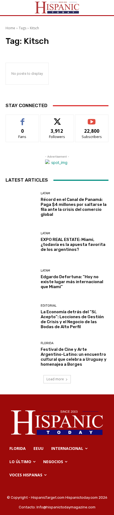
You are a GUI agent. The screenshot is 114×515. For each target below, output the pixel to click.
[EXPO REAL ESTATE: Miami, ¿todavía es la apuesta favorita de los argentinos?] (21, 242)
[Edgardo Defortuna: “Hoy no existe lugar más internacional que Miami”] (21, 279)
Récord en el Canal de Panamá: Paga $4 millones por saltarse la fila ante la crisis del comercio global (74, 207)
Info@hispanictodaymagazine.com (66, 507)
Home (10, 28)
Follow (57, 119)
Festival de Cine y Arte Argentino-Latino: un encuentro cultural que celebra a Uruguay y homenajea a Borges (74, 357)
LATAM (45, 193)
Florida (47, 343)
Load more (55, 379)
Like (22, 119)
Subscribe (91, 119)
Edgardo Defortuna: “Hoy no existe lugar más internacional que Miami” (72, 281)
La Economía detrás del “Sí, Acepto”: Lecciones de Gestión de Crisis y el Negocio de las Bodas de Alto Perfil (72, 319)
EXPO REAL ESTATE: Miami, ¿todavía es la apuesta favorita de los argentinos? (73, 244)
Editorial (48, 305)
